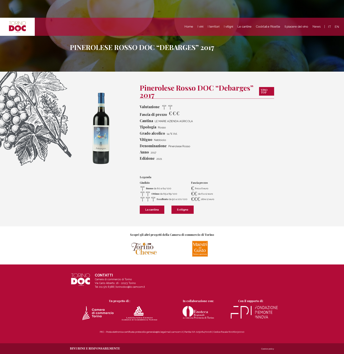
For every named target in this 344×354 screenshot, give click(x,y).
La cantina (152, 209)
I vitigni (228, 26)
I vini (200, 26)
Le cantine (244, 26)
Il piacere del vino (296, 26)
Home (188, 26)
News (316, 26)
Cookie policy (267, 349)
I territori (213, 26)
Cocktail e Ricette (268, 26)
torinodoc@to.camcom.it (130, 286)
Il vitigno (182, 209)
